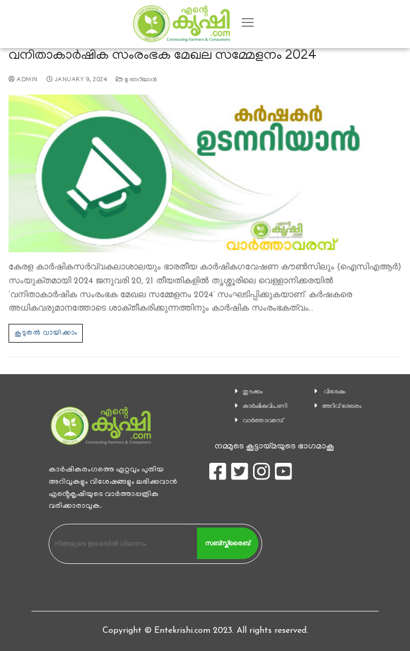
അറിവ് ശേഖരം (341, 406)
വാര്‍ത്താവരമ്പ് (263, 420)
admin (26, 80)
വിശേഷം (334, 392)
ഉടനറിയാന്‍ (140, 80)
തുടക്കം (253, 392)
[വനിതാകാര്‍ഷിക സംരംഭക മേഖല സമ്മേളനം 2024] (205, 173)
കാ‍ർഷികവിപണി (265, 406)
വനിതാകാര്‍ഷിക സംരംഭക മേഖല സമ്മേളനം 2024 (163, 56)
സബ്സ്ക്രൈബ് (227, 543)
